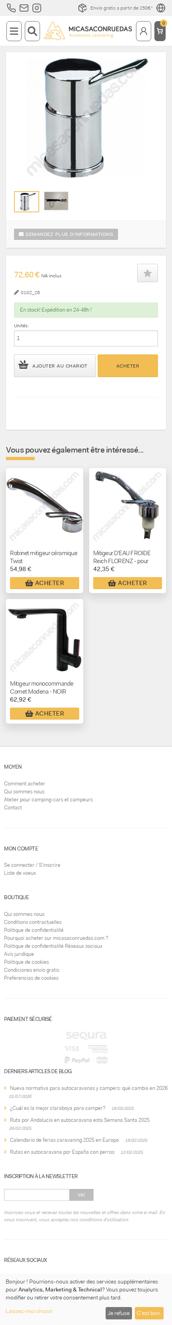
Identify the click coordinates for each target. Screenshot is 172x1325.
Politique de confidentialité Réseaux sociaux (53, 946)
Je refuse (119, 1313)
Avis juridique (19, 954)
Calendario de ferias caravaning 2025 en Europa (64, 1140)
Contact (13, 807)
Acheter (128, 366)
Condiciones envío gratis (31, 970)
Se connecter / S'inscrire (32, 865)
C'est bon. (149, 1313)
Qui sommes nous (24, 791)
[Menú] (14, 31)
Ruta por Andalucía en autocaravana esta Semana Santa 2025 (80, 1120)
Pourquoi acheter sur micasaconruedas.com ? (56, 938)
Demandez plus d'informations (69, 234)
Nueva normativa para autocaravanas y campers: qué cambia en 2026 (89, 1088)
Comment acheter (24, 783)
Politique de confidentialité (34, 930)
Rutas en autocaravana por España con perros (62, 1152)
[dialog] (86, 1299)
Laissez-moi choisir (29, 1311)
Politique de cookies (26, 962)
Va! (81, 1195)
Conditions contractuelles (33, 922)
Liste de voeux (20, 873)
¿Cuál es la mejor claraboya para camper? (57, 1108)
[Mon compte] (143, 31)
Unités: (21, 325)
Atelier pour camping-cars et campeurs (48, 799)
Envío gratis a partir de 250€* (121, 8)
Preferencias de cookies (31, 978)
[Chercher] (32, 31)
